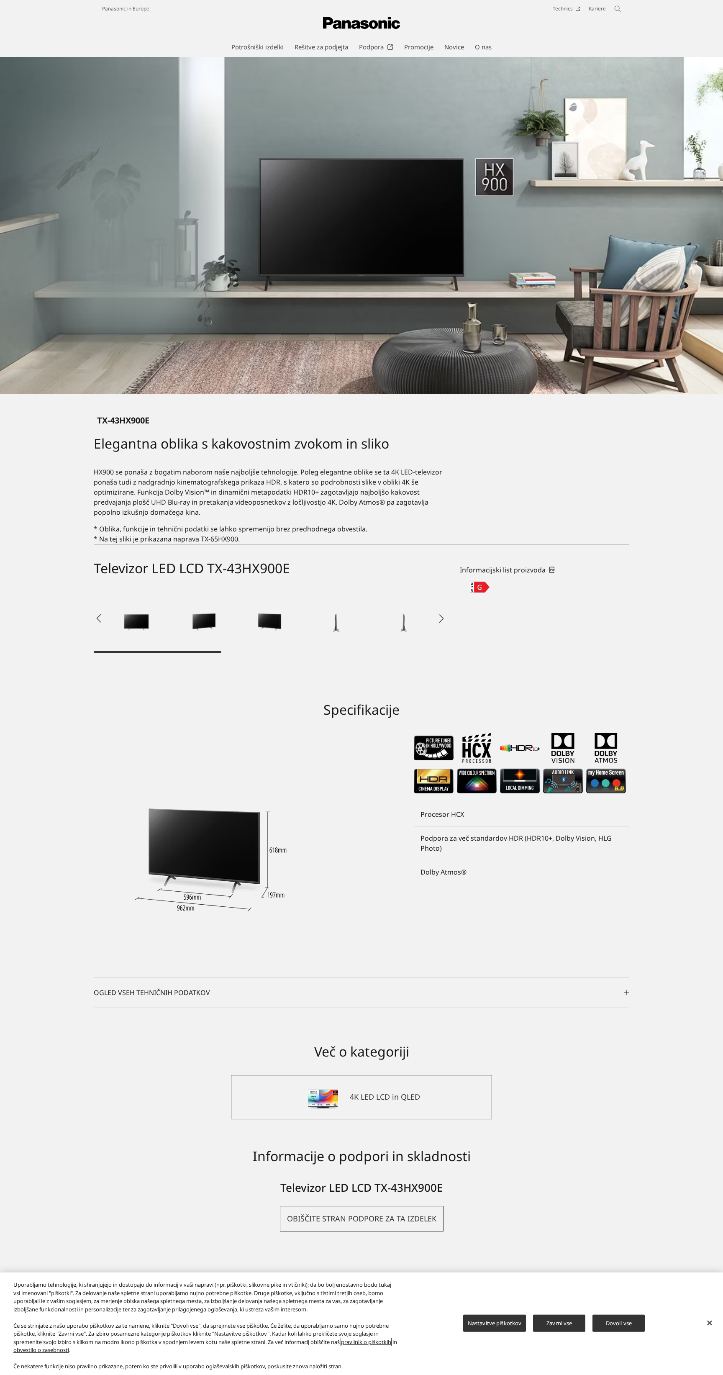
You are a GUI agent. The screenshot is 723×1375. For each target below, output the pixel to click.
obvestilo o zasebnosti (41, 1350)
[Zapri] (709, 1322)
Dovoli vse (619, 1322)
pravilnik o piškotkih (366, 1342)
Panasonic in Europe (125, 8)
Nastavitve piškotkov (495, 1322)
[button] (136, 618)
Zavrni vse (559, 1322)
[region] (361, 1323)
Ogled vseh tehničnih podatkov (152, 992)
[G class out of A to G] (480, 587)
